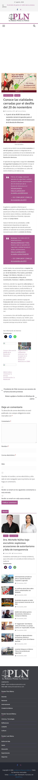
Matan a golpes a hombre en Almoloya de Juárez (19, 397)
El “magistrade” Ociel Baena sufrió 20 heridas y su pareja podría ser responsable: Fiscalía (25, 625)
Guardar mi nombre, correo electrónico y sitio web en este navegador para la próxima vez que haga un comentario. (18, 479)
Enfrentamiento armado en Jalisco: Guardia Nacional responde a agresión (23, 578)
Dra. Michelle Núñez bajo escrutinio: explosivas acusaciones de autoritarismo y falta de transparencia (18, 544)
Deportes (4, 757)
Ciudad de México (8, 95)
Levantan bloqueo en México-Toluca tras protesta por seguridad (24, 651)
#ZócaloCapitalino (16, 188)
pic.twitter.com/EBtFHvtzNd (19, 193)
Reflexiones (5, 723)
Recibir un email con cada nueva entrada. (15, 498)
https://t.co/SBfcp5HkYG (18, 252)
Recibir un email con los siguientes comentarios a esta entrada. (18, 491)
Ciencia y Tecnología (7, 719)
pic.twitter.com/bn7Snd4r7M (20, 254)
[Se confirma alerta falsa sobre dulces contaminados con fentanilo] (7, 591)
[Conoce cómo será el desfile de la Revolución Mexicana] (9, 346)
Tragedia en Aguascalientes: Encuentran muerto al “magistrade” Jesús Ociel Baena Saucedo (24, 638)
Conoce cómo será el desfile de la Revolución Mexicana (9, 353)
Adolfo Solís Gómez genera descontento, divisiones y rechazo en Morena (23, 614)
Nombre (5, 446)
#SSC (20, 177)
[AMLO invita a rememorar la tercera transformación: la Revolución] (9, 367)
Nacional (17, 95)
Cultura (3, 730)
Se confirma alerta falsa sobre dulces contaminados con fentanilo (24, 590)
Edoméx (6, 535)
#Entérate (14, 238)
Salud (3, 745)
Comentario (6, 421)
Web (3, 464)
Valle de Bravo (13, 535)
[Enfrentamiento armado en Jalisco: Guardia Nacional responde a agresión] (7, 580)
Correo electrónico (8, 455)
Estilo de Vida (5, 741)
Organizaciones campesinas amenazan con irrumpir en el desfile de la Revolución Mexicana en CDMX (24, 356)
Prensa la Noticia (21, 111)
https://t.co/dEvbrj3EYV (18, 191)
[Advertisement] (19, 48)
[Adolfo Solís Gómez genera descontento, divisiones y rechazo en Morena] (7, 615)
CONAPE (4, 727)
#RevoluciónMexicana (17, 242)
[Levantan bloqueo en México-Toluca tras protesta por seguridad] (7, 652)
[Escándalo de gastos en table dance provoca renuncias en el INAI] (7, 603)
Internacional (5, 704)
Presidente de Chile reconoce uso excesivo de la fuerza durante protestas (20, 390)
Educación (4, 749)
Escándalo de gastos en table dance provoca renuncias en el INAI (24, 602)
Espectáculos (5, 753)
